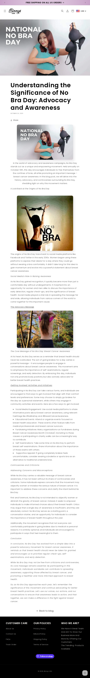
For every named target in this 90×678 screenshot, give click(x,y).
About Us (10, 628)
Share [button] (15, 120)
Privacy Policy (40, 628)
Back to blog (46, 610)
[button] (5, 11)
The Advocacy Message (22, 307)
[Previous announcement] (4, 2)
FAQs (8, 639)
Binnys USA (48, 671)
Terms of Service (41, 644)
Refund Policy (39, 634)
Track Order (11, 644)
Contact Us (11, 634)
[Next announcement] (85, 2)
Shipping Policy (40, 639)
